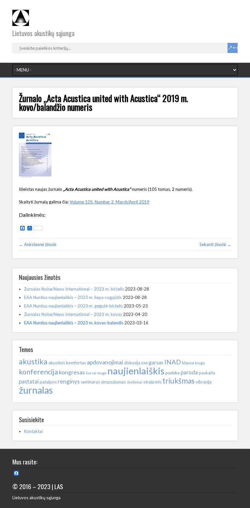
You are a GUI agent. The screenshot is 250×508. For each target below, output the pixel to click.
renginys (69, 381)
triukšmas (178, 380)
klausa (188, 362)
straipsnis (152, 381)
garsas (156, 362)
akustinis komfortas (67, 362)
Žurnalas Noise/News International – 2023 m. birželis (74, 289)
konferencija (38, 372)
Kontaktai (33, 431)
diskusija (132, 362)
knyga (200, 363)
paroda (189, 372)
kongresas (72, 372)
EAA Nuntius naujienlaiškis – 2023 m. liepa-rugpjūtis (73, 297)
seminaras (90, 381)
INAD (172, 362)
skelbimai (134, 382)
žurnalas (36, 390)
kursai (91, 373)
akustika (33, 361)
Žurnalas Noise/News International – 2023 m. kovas (73, 314)
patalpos (48, 381)
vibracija (204, 381)
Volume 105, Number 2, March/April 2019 (109, 201)
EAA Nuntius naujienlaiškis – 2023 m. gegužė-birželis (73, 305)
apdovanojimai (105, 362)
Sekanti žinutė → (215, 244)
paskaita (207, 372)
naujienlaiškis (135, 370)
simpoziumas (113, 381)
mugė (101, 373)
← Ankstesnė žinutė (37, 244)
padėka (172, 372)
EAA (144, 363)
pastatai (29, 381)
